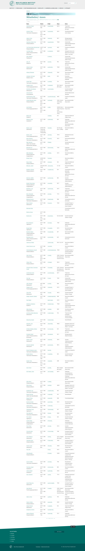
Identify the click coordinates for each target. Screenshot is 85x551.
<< (46, 518)
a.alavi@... (50, 61)
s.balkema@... (50, 119)
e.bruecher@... (50, 215)
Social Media (13, 531)
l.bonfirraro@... (51, 188)
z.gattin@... (50, 496)
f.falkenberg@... (51, 409)
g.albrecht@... (50, 67)
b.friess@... (50, 453)
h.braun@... (50, 203)
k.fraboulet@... (50, 440)
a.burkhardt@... (51, 237)
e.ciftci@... (50, 283)
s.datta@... (50, 309)
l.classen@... (50, 287)
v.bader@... (50, 115)
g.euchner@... (50, 401)
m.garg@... (50, 488)
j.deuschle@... (50, 323)
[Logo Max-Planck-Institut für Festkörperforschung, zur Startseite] (31, 3)
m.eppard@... (50, 394)
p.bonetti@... (50, 183)
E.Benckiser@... (51, 147)
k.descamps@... (51, 319)
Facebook (13, 539)
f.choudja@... (50, 267)
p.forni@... (50, 426)
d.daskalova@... (51, 303)
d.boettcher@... (51, 199)
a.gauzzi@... (50, 502)
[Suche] (75, 3)
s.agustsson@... (51, 42)
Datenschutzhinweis (45, 546)
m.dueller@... (50, 354)
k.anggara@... (50, 85)
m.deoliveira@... (51, 313)
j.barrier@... (50, 134)
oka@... (49, 76)
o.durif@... (50, 367)
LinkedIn (12, 535)
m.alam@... (50, 56)
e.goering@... (50, 513)
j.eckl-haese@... (51, 371)
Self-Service (59, 531)
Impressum (38, 546)
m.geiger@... (50, 505)
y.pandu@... (50, 47)
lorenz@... (50, 350)
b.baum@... (50, 138)
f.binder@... (50, 158)
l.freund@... (50, 445)
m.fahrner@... (50, 405)
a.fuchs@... (50, 461)
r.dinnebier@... (50, 334)
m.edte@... (50, 381)
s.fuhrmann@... (51, 467)
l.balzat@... (50, 127)
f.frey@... (49, 449)
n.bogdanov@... (51, 169)
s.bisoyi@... (50, 162)
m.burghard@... (51, 231)
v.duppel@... (50, 360)
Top (74, 526)
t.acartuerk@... (50, 31)
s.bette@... (50, 153)
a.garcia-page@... (51, 483)
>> (54, 518)
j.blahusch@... (50, 165)
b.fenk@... (50, 413)
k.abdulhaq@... (51, 26)
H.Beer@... (50, 142)
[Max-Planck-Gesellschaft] (12, 546)
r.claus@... (50, 292)
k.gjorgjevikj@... (51, 509)
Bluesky (12, 533)
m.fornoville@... (51, 431)
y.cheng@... (50, 262)
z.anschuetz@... (51, 89)
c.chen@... (50, 255)
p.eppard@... (50, 398)
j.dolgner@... (50, 339)
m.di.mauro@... (51, 329)
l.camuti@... (50, 246)
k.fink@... (49, 417)
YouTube (13, 537)
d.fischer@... (50, 420)
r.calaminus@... (51, 242)
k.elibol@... (50, 385)
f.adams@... (50, 38)
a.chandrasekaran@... (52, 250)
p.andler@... (50, 81)
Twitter (12, 541)
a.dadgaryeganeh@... (52, 296)
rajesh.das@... (50, 300)
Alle (58, 19)
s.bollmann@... (51, 178)
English (66, 3)
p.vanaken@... (50, 51)
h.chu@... (49, 278)
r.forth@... (50, 436)
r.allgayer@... (50, 72)
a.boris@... (50, 194)
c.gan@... (49, 474)
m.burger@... (50, 228)
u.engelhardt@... (51, 390)
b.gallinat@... (50, 470)
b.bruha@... (50, 222)
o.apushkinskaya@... (52, 96)
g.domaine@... (50, 344)
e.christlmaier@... (51, 272)
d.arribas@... (50, 100)
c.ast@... (49, 107)
